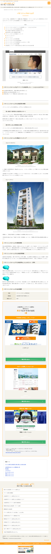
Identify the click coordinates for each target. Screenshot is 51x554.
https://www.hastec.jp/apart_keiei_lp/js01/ (13, 452)
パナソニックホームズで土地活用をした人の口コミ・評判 (17, 42)
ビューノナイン (9, 37)
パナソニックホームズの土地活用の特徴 (13, 29)
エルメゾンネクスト (10, 35)
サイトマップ (46, 540)
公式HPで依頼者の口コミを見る (26, 354)
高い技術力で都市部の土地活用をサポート (15, 30)
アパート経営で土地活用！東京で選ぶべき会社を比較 (15, 464)
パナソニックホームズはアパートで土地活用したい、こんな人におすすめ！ (21, 27)
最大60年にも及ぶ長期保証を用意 (13, 32)
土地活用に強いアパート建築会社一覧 (12, 467)
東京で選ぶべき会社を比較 (24, 485)
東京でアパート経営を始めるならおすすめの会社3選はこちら (25, 98)
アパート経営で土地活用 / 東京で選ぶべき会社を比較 (9, 1)
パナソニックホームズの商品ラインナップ (14, 33)
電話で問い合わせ (26, 359)
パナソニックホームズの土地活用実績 (13, 40)
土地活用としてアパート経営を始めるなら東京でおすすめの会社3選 (19, 45)
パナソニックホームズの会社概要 (12, 43)
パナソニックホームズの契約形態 (12, 38)
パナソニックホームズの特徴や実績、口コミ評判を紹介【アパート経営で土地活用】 (24, 543)
